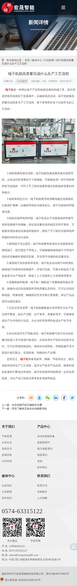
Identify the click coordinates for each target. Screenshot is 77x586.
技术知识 (7, 497)
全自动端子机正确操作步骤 (27, 404)
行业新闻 (49, 60)
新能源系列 (43, 442)
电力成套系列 (44, 448)
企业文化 (7, 442)
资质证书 (7, 448)
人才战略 (42, 497)
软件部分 (42, 467)
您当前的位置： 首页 (18, 60)
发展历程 (7, 454)
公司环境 (7, 461)
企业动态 (7, 485)
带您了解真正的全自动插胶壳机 (29, 408)
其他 (39, 461)
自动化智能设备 (46, 436)
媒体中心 (37, 60)
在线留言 (42, 491)
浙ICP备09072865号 (57, 573)
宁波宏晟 (7, 436)
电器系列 (42, 454)
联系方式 (42, 485)
